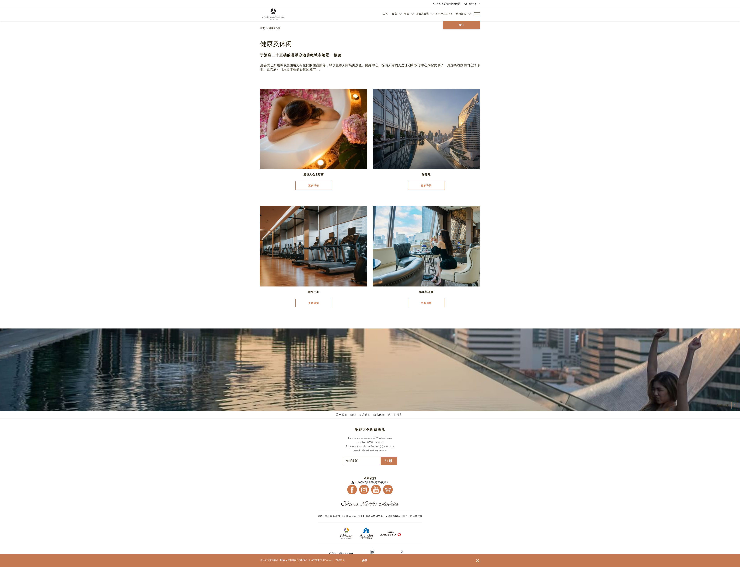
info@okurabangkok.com (374, 450)
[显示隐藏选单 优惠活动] (469, 14)
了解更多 (340, 560)
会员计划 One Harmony (343, 516)
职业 (353, 415)
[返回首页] (273, 14)
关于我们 (341, 415)
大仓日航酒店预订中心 (370, 516)
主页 (262, 28)
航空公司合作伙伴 (412, 516)
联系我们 (365, 415)
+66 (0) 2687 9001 (384, 446)
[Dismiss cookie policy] (477, 560)
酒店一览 (323, 516)
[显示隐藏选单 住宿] (400, 14)
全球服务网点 (392, 516)
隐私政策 (379, 415)
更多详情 (313, 185)
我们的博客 (395, 415)
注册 (389, 461)
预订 (461, 24)
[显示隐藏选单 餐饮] (412, 14)
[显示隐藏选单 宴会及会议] (432, 14)
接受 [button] (365, 560)
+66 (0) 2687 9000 (360, 446)
